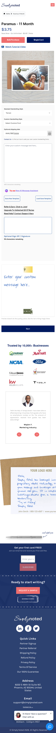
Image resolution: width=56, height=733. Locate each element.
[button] (19, 434)
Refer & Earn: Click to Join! (15, 207)
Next (28, 329)
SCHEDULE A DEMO (28, 599)
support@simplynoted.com (28, 702)
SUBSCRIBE (28, 567)
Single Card (38, 40)
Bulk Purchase (13, 40)
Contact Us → (28, 707)
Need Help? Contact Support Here (18, 214)
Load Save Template (43, 198)
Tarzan (8, 113)
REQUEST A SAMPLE (28, 590)
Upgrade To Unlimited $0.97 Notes (19, 210)
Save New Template (12, 198)
